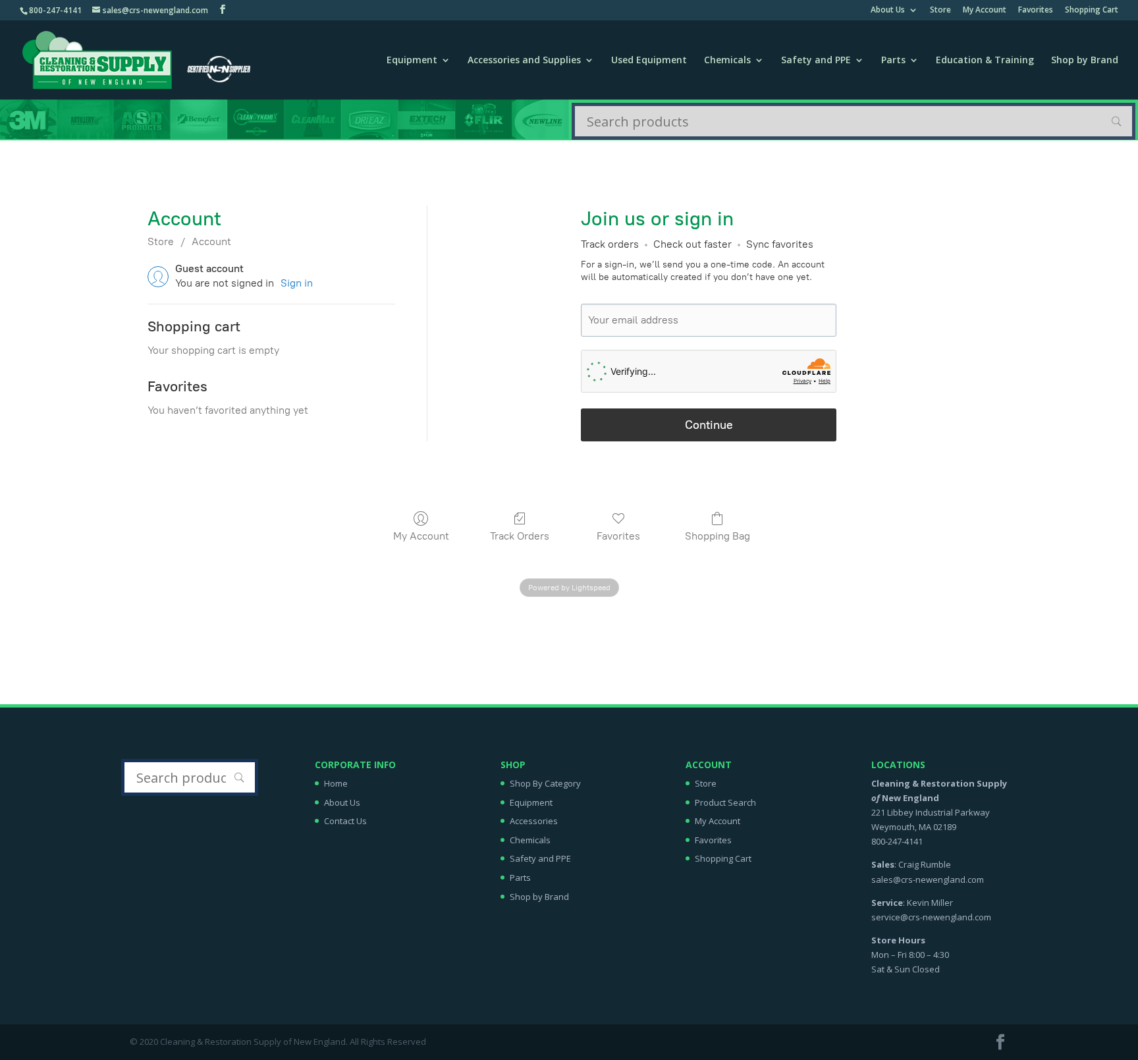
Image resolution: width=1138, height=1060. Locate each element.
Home (336, 783)
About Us (888, 10)
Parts (893, 60)
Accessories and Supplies (524, 60)
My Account (984, 10)
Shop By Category (545, 783)
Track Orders (519, 536)
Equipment (412, 60)
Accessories (534, 821)
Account (211, 241)
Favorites (1035, 10)
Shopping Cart (1091, 10)
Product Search (725, 802)
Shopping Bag (717, 536)
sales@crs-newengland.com (927, 879)
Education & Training (985, 60)
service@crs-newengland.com (931, 917)
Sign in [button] (297, 283)
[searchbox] (853, 121)
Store (940, 10)
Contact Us (345, 821)
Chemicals (727, 60)
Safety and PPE (816, 60)
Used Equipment (649, 60)
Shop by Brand (1084, 60)
